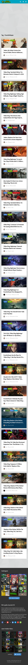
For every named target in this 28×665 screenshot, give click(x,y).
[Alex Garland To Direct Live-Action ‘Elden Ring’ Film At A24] (14, 173)
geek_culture (5, 575)
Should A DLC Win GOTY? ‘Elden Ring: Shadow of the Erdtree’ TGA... (13, 378)
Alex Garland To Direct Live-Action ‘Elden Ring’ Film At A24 (13, 182)
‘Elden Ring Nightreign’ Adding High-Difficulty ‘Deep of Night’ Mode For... (13, 95)
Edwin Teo (7, 338)
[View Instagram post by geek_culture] (8, 584)
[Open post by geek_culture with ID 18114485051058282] (23, 590)
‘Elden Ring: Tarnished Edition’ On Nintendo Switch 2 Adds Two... (12, 204)
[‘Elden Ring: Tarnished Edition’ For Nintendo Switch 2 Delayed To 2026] (14, 64)
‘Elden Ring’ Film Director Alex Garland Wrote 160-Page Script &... (13, 117)
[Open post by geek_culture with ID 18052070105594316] (5, 579)
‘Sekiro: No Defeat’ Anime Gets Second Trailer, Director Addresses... (13, 51)
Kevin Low (7, 55)
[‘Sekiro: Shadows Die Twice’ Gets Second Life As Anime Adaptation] (14, 130)
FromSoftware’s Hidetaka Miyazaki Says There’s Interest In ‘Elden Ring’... (13, 400)
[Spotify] (21, 622)
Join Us (19, 661)
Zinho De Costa (8, 294)
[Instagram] (5, 622)
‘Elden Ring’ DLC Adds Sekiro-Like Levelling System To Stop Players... (13, 552)
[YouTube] (8, 622)
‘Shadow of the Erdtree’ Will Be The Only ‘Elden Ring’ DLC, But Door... (13, 530)
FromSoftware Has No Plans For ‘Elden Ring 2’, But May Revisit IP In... (13, 356)
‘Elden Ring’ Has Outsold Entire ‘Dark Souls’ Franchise (13, 313)
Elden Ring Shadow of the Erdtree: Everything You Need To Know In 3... (13, 421)
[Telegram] (15, 622)
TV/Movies (15, 105)
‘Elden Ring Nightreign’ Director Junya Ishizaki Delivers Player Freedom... (14, 269)
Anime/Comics (6, 40)
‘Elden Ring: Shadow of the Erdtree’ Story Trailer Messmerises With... (13, 509)
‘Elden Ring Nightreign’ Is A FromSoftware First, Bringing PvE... (13, 291)
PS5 (13, 279)
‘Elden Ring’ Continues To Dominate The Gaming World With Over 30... (13, 226)
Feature (5, 258)
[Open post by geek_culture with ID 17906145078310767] (14, 579)
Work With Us (15, 661)
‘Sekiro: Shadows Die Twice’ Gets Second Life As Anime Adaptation (12, 138)
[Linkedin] (13, 622)
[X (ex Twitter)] (10, 622)
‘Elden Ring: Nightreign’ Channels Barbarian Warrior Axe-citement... (12, 247)
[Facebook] (2, 622)
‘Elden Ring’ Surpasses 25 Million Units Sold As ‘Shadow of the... (12, 465)
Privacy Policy (9, 661)
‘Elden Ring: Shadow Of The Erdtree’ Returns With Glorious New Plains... (13, 487)
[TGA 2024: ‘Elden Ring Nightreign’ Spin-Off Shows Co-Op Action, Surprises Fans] (14, 326)
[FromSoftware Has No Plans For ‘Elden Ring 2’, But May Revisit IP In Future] (14, 347)
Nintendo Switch (16, 192)
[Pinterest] (18, 622)
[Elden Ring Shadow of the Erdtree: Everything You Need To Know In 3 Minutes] (14, 413)
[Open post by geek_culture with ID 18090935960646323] (14, 590)
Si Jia (6, 120)
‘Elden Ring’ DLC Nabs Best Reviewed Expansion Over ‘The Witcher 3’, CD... (14, 443)
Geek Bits (12, 40)
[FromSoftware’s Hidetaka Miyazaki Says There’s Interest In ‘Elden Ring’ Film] (14, 391)
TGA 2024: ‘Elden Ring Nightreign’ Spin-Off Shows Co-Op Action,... (12, 334)
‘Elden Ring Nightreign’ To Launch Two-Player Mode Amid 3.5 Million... (13, 160)
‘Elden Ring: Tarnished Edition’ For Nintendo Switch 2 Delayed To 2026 (13, 73)
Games (5, 62)
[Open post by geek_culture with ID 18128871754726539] (5, 590)
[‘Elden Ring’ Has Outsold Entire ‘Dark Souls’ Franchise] (14, 304)
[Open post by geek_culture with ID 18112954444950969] (23, 579)
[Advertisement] (14, 19)
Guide (16, 410)
